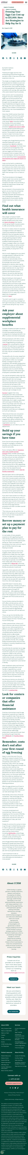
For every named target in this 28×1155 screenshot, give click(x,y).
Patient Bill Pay (5, 1060)
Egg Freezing (18, 1032)
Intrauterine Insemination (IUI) (19, 1035)
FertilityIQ (13, 146)
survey (5, 344)
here (10, 296)
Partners (6, 1092)
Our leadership (13, 1011)
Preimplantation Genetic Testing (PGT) (20, 1042)
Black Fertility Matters (7, 1070)
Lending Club (13, 690)
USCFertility (12, 833)
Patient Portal (5, 1058)
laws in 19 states (9, 222)
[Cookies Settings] (2, 1152)
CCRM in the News (6, 1039)
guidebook (6, 424)
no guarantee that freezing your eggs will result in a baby (14, 158)
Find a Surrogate (19, 1047)
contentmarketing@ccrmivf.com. (14, 972)
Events (3, 1042)
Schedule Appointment (17, 2)
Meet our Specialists (6, 1030)
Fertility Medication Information (6, 1067)
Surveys (4, 393)
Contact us (13, 979)
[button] (3, 58)
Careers (3, 1035)
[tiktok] (18, 1088)
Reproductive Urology (21, 1066)
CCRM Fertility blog (6, 1044)
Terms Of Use (20, 1092)
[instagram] (12, 1088)
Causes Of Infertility (20, 1056)
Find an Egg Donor (20, 1045)
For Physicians (5, 1046)
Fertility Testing (19, 1058)
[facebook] (10, 1088)
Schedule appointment (14, 1083)
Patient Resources (6, 1056)
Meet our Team (5, 1033)
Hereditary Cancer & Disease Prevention (20, 1063)
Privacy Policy (12, 1092)
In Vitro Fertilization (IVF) (20, 1029)
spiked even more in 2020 (17, 126)
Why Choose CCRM (6, 1028)
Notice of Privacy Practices (14, 1095)
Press (2, 1037)
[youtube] (15, 1088)
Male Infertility (18, 1060)
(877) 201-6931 (15, 1079)
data (11, 121)
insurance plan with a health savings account (13, 451)
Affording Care (5, 1064)
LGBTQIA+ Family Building (19, 1038)
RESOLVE (8, 736)
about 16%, (15, 563)
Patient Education (6, 1062)
